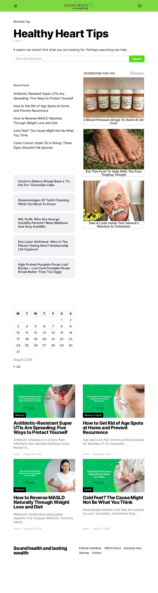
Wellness (19, 415)
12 (35, 333)
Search (136, 58)
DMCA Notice (112, 548)
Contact (97, 552)
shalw (16, 454)
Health (88, 489)
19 (35, 339)
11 (26, 333)
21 (53, 339)
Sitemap (84, 552)
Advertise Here (132, 548)
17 (18, 339)
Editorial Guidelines (90, 548)
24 (18, 345)
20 (44, 339)
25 (27, 345)
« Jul (16, 366)
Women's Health (93, 415)
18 (27, 339)
